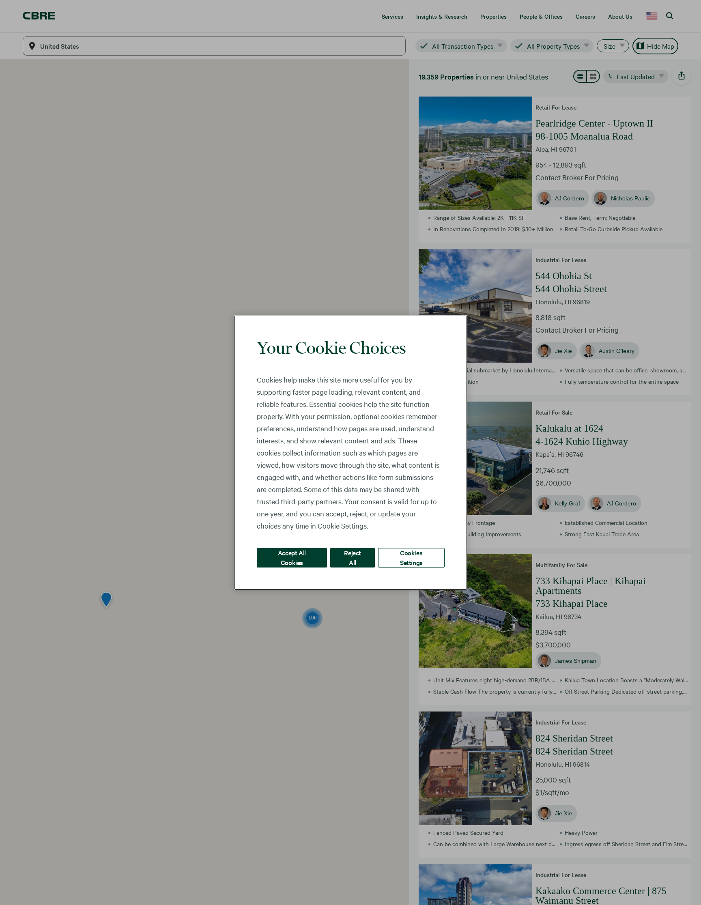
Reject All (352, 557)
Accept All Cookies (292, 557)
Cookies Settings (411, 557)
